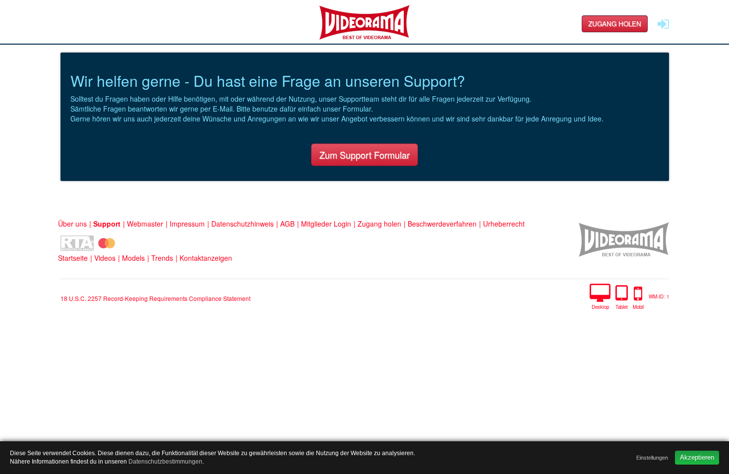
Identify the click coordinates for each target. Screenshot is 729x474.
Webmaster (145, 224)
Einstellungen (652, 458)
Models (133, 258)
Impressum (187, 224)
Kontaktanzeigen (206, 258)
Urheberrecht (504, 224)
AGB (287, 224)
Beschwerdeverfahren (442, 224)
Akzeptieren (697, 457)
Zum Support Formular (364, 154)
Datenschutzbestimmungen (165, 461)
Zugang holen (614, 23)
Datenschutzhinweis (242, 224)
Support (107, 224)
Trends (162, 258)
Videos (105, 258)
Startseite (73, 258)
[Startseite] (364, 22)
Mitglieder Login (326, 224)
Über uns (72, 224)
